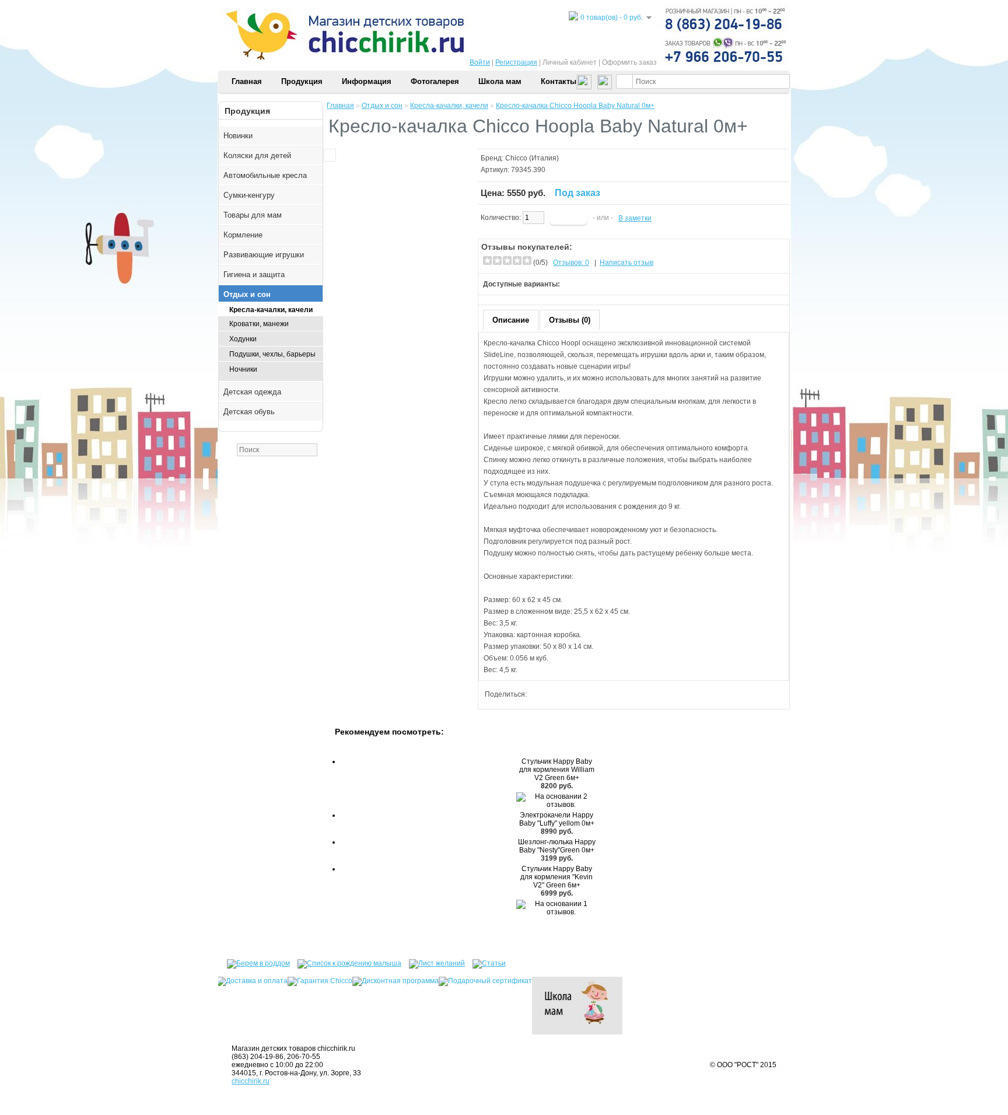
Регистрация (516, 62)
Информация (366, 81)
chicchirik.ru (251, 1081)
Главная (247, 81)
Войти (480, 62)
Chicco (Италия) (532, 158)
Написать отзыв (626, 262)
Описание (510, 320)
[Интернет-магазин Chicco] (504, 68)
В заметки (635, 218)
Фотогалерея (435, 81)
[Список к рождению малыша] (346, 961)
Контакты (558, 81)
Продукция (302, 81)
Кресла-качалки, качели (449, 106)
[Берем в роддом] (254, 961)
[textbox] (703, 81)
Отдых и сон (382, 106)
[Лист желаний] (434, 961)
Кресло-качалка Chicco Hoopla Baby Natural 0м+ (575, 106)
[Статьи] (483, 961)
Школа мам (500, 81)
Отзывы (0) (569, 320)
